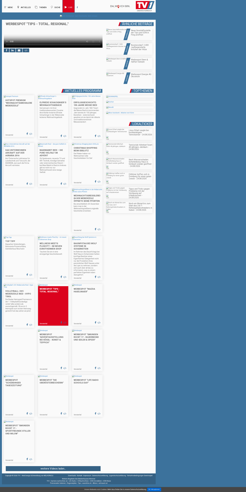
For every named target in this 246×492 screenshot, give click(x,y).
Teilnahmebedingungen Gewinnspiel (139, 475)
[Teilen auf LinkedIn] (12, 50)
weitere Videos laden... (53, 468)
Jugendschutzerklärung (117, 475)
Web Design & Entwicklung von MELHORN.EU (37, 475)
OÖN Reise (107, 481)
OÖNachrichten (82, 481)
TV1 (48, 481)
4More (95, 483)
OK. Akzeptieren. (154, 489)
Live (70, 7)
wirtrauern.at (103, 483)
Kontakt (79, 475)
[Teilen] (19, 50)
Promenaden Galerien (57, 483)
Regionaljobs (71, 483)
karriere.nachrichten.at (59, 481)
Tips (79, 483)
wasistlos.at (86, 483)
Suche (57, 7)
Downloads (72, 475)
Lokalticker (142, 124)
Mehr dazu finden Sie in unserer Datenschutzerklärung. (127, 489)
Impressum (87, 475)
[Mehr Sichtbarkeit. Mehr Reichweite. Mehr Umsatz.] (79, 16)
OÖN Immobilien (95, 481)
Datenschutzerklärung (100, 475)
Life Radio (72, 481)
